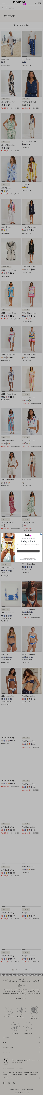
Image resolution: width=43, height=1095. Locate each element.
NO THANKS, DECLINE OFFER (28, 553)
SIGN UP (28, 551)
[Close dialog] (41, 534)
